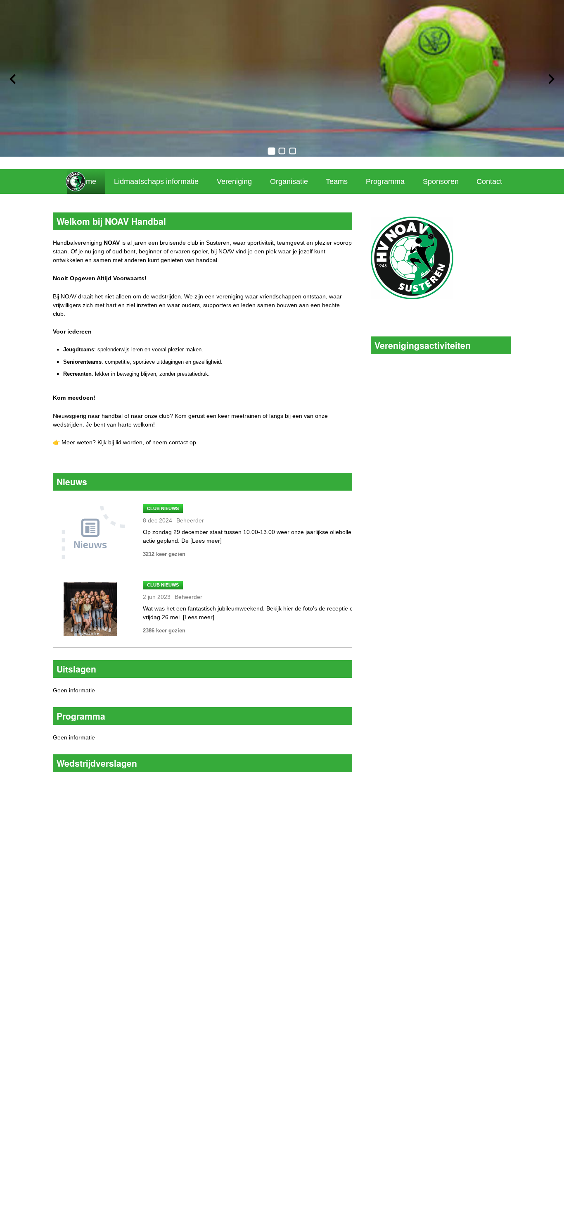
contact (178, 442)
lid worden (129, 442)
